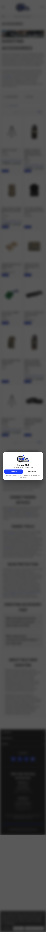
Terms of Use (34, 475)
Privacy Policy (22, 477)
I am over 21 (13, 471)
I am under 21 (32, 471)
